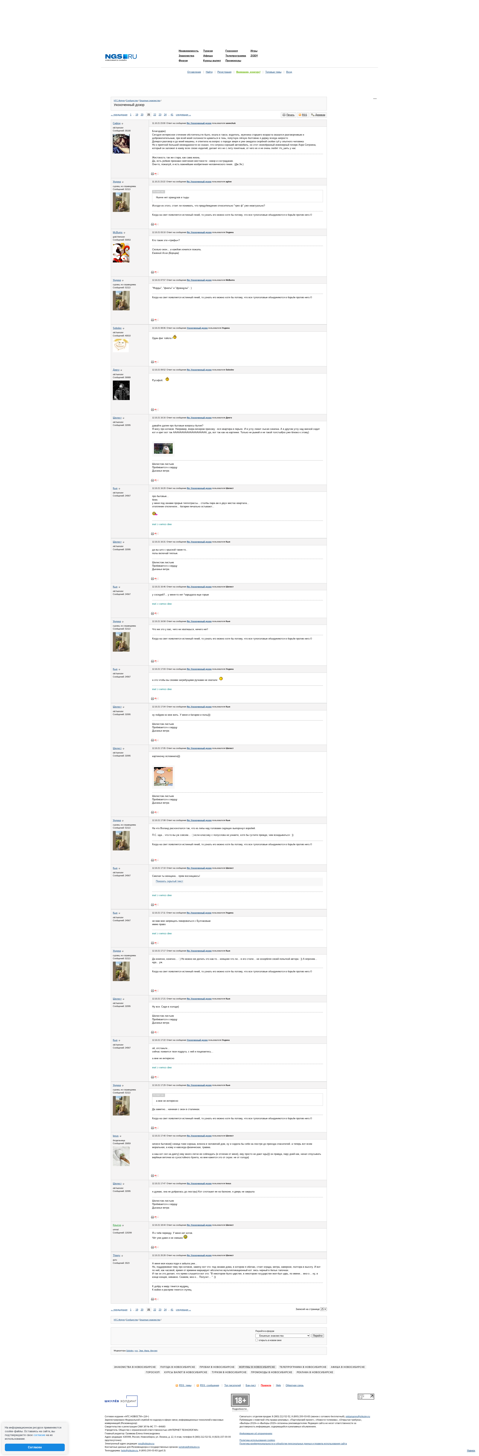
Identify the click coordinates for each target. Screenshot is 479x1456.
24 (165, 114)
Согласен (35, 1447)
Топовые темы (273, 72)
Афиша (208, 55)
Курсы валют (212, 60)
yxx (136, 1350)
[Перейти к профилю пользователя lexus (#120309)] (121, 1165)
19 (136, 114)
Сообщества (132, 100)
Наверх (471, 1450)
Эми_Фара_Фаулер (148, 1350)
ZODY (254, 55)
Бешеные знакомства (150, 100)
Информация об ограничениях (256, 1433)
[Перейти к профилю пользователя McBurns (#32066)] (121, 261)
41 (172, 114)
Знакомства (186, 55)
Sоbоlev (129, 1350)
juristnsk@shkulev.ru (189, 1447)
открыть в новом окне (270, 1340)
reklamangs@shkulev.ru (358, 1416)
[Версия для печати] (152, 173)
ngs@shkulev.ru (146, 1443)
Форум (183, 60)
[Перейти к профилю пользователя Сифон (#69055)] (121, 152)
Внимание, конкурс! (248, 72)
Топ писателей (232, 1385)
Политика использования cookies (257, 1440)
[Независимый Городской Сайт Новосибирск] (121, 57)
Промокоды (233, 60)
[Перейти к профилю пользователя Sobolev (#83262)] (121, 351)
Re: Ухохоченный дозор (199, 123)
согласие (39, 1435)
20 (142, 114)
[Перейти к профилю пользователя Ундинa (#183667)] (121, 211)
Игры (254, 50)
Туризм (208, 50)
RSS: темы (185, 1385)
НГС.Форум (119, 100)
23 (160, 114)
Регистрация (224, 72)
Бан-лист (251, 1385)
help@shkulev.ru (129, 1450)
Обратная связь (295, 1385)
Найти (209, 72)
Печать (290, 114)
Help (278, 1385)
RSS (304, 114)
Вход (289, 72)
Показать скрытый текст (169, 881)
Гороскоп (231, 50)
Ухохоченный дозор (197, 328)
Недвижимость (189, 50)
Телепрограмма (235, 55)
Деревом (320, 114)
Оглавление (194, 72)
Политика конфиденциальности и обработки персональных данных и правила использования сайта (293, 1443)
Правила (266, 1385)
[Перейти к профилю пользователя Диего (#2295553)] (121, 399)
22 (154, 114)
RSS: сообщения (209, 1385)
